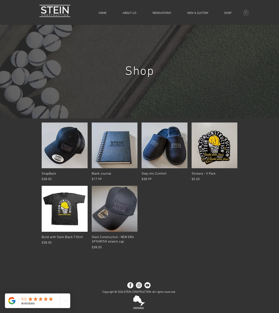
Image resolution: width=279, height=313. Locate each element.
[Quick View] (65, 145)
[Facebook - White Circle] (130, 285)
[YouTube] (147, 285)
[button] (245, 13)
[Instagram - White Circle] (139, 285)
